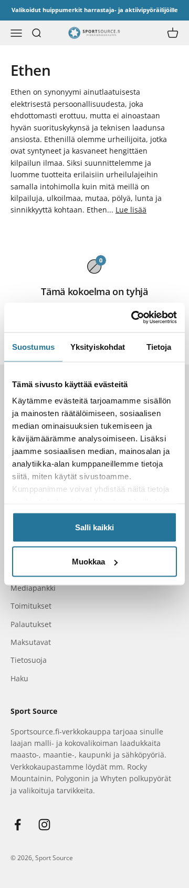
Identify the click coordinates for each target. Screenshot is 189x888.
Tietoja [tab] (159, 346)
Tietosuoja (28, 660)
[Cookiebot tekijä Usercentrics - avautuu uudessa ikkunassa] (133, 318)
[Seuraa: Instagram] (44, 825)
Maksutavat (30, 642)
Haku (19, 678)
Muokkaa (88, 561)
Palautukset (30, 624)
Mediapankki (33, 588)
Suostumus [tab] (33, 346)
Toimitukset (30, 606)
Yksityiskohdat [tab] (97, 346)
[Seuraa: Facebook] (17, 825)
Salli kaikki (94, 526)
